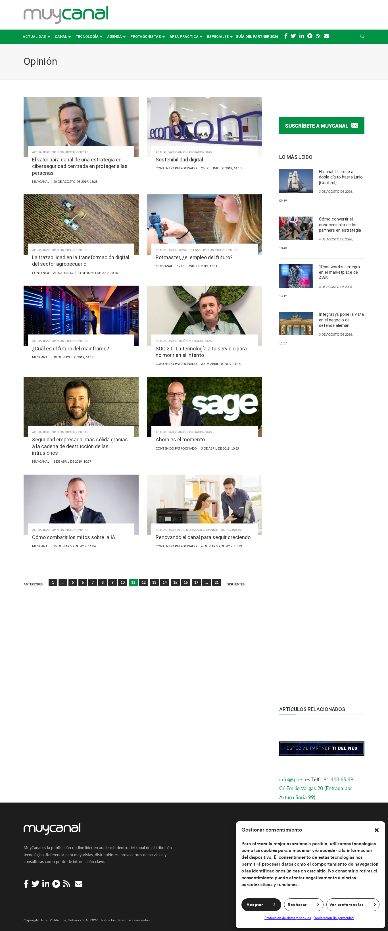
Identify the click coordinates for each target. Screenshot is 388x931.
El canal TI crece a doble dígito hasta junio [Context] (341, 177)
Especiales (218, 36)
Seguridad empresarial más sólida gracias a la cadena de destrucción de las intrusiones (80, 446)
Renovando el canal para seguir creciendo (203, 537)
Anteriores (33, 584)
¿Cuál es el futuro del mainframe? (70, 349)
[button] (376, 830)
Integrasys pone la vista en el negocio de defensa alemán (341, 320)
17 (196, 582)
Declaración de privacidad (334, 918)
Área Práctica (184, 36)
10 (123, 582)
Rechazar (297, 905)
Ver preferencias (346, 905)
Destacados (195, 530)
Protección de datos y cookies (287, 918)
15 (175, 582)
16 (186, 582)
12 (144, 582)
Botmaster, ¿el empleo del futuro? (194, 257)
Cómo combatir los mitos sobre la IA (73, 537)
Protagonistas (145, 36)
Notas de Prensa (188, 250)
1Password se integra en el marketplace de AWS (339, 272)
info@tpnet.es (294, 779)
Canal (61, 36)
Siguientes (236, 584)
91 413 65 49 (338, 779)
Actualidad (34, 36)
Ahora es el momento (180, 439)
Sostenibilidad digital (179, 160)
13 (154, 582)
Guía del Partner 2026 (257, 36)
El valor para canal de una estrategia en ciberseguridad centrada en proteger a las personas (80, 166)
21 (217, 582)
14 (165, 582)
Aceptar (255, 905)
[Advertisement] (321, 587)
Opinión (58, 152)
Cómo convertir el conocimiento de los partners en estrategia (340, 225)
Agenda (114, 36)
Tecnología (87, 36)
